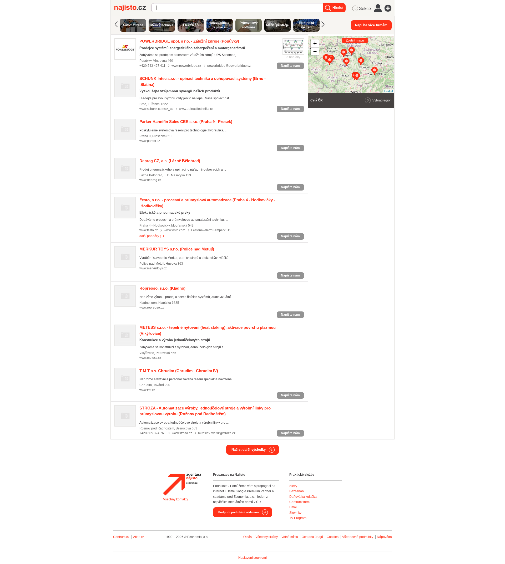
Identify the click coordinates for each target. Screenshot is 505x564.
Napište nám (290, 66)
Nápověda (384, 537)
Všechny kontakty (175, 499)
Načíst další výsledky (248, 450)
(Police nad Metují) (176, 249)
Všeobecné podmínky (357, 537)
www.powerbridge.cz (186, 66)
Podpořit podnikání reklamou (238, 512)
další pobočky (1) (151, 236)
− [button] (315, 51)
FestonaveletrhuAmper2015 (211, 230)
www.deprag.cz (150, 180)
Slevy (293, 486)
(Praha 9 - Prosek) (185, 121)
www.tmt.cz (147, 390)
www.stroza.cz (182, 433)
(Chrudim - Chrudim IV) (178, 370)
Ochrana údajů (312, 537)
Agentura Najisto (182, 484)
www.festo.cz (148, 230)
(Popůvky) (189, 41)
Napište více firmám (371, 25)
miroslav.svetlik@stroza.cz (216, 433)
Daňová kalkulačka (303, 497)
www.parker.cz (149, 141)
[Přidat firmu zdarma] (389, 8)
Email (293, 507)
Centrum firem (299, 502)
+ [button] (315, 43)
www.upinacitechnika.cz (196, 109)
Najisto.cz (132, 8)
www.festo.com (174, 230)
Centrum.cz (121, 537)
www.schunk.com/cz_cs (156, 109)
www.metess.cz (150, 358)
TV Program (297, 518)
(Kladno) (162, 288)
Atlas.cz (138, 537)
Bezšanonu (297, 491)
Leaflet (388, 91)
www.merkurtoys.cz (153, 268)
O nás (247, 537)
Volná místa (289, 537)
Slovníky (295, 513)
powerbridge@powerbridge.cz (229, 66)
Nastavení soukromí (252, 558)
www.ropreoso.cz (151, 307)
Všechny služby (267, 537)
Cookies (333, 537)
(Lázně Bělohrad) (169, 160)
